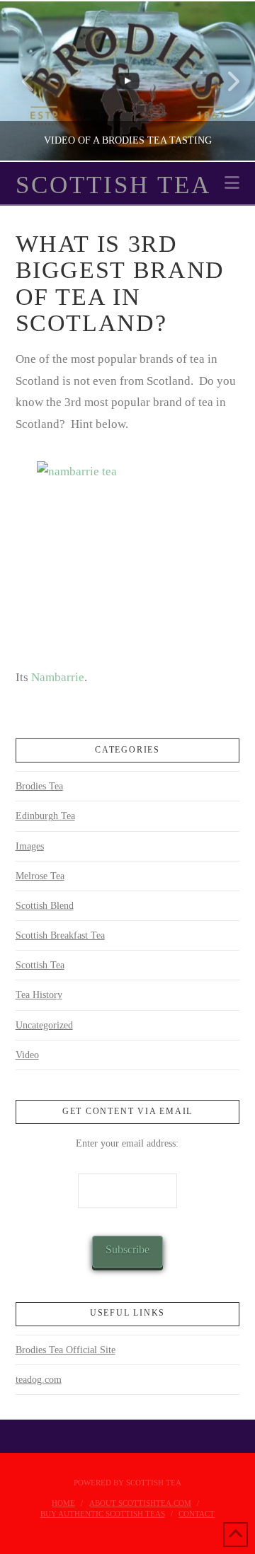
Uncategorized (44, 1025)
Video (27, 1055)
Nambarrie (56, 677)
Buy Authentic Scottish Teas (102, 1513)
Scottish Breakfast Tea (60, 935)
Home (63, 1503)
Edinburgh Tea (45, 816)
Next (225, 81)
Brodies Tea (39, 786)
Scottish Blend (45, 905)
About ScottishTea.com (140, 1503)
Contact (196, 1513)
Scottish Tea (113, 185)
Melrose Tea (40, 876)
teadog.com (39, 1379)
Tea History (39, 995)
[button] (232, 183)
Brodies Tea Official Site (65, 1350)
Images (30, 846)
